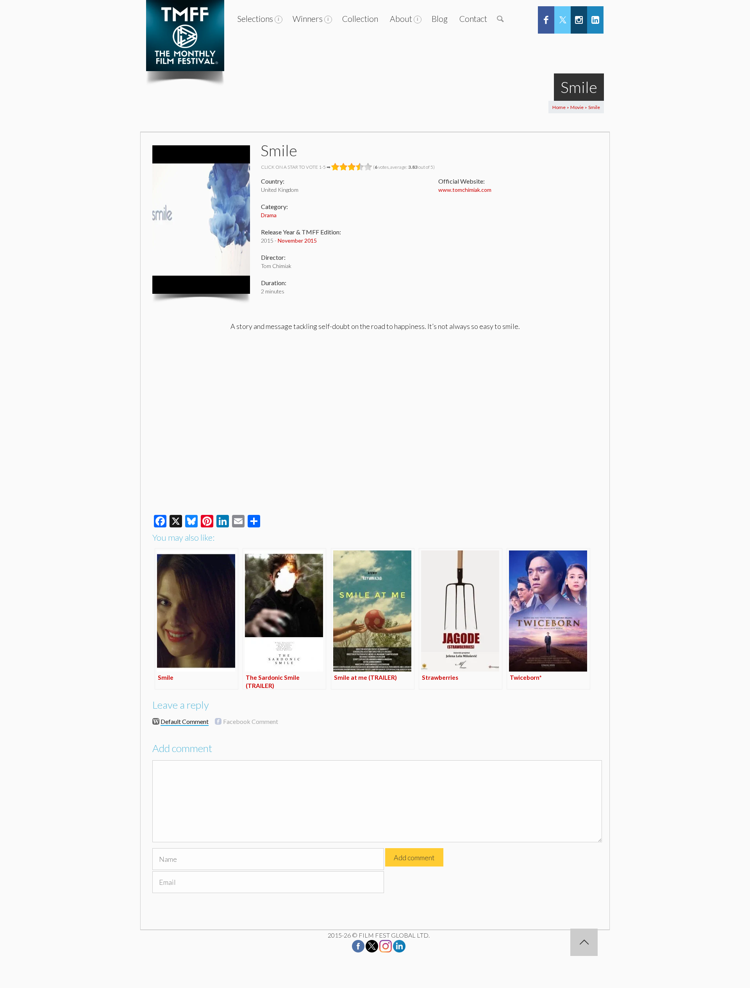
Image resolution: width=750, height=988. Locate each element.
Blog (440, 18)
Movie (577, 107)
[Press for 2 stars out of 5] (343, 167)
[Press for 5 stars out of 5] (368, 167)
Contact (473, 18)
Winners (308, 18)
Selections (255, 18)
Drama (269, 215)
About (401, 18)
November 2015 (297, 240)
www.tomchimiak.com (464, 189)
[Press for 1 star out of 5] (335, 167)
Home (559, 107)
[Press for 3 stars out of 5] (352, 167)
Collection (360, 18)
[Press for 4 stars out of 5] (360, 167)
